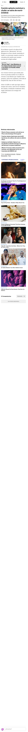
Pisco (9, 155)
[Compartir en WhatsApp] (16, 20)
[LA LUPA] (13, 2)
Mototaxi (18, 154)
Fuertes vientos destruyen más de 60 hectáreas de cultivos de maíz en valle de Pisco (14, 137)
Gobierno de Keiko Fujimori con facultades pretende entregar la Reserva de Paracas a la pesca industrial (14, 143)
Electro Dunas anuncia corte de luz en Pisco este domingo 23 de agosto (13, 133)
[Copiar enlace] (19, 20)
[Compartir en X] (14, 20)
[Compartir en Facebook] (11, 20)
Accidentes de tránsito (10, 154)
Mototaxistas (4, 155)
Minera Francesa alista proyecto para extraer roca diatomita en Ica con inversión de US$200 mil (13, 149)
